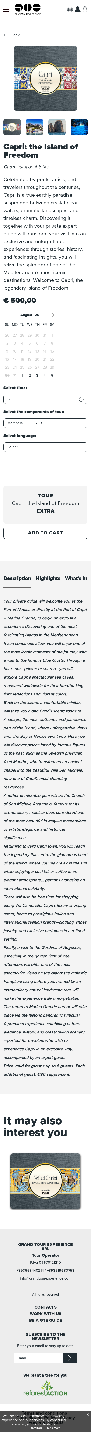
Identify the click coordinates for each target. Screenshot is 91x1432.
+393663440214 (30, 1270)
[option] (46, 78)
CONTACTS (46, 1307)
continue (36, 1428)
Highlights (48, 578)
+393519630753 (60, 1270)
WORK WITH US (45, 1313)
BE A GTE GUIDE (45, 1320)
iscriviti (70, 1358)
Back (15, 35)
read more (53, 1428)
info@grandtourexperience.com (45, 1278)
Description (17, 578)
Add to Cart (45, 533)
